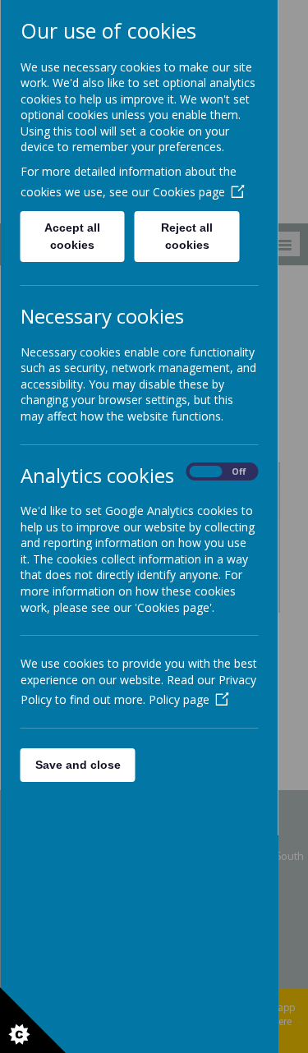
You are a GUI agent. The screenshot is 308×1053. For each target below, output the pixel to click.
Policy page (178, 699)
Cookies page (188, 192)
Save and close (77, 764)
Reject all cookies (187, 236)
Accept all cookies (72, 236)
